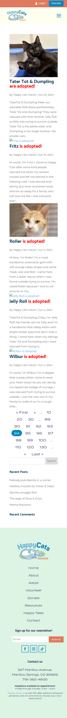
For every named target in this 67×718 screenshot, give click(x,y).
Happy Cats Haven (24, 94)
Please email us (16, 693)
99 (30, 440)
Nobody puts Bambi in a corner (30, 480)
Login (42, 3)
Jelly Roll (29, 301)
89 (47, 419)
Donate (56, 3)
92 (38, 426)
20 (19, 419)
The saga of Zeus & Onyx (25, 498)
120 (30, 447)
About (34, 575)
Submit (56, 639)
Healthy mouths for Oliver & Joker (31, 486)
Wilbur (27, 356)
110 (18, 447)
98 (18, 440)
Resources (33, 605)
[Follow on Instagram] (33, 648)
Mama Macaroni (20, 504)
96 (39, 433)
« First (22, 412)
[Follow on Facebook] (25, 648)
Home (33, 568)
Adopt (34, 583)
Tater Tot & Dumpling (31, 83)
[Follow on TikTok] (42, 648)
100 (42, 440)
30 (31, 419)
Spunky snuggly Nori (23, 492)
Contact (33, 620)
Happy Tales (34, 613)
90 (17, 426)
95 (28, 433)
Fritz (25, 145)
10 (49, 412)
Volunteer (33, 590)
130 (43, 447)
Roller (27, 241)
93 (50, 426)
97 (50, 433)
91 (28, 426)
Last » (37, 454)
